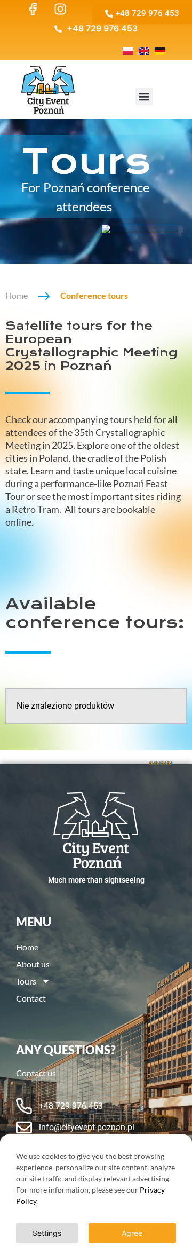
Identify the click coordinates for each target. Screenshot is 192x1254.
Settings (47, 1232)
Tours (26, 981)
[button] (144, 96)
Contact (31, 998)
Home (16, 295)
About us (33, 964)
